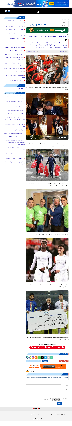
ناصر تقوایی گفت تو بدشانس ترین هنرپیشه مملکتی (15, 125)
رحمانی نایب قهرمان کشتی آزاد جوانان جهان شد (14, 54)
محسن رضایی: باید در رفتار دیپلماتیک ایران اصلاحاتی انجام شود (15, 58)
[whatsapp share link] (39, 357)
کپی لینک (45, 361)
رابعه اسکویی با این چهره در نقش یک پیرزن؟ (14, 29)
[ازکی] (52, 3)
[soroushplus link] (49, 347)
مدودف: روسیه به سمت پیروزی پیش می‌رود (14, 26)
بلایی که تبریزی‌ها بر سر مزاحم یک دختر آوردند (13, 133)
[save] (36, 25)
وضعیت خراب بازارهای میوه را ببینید (15, 107)
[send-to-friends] (33, 24)
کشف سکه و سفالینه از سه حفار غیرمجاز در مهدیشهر (15, 34)
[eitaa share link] (36, 357)
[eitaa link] (42, 347)
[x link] (39, 347)
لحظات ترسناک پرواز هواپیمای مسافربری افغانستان (15, 102)
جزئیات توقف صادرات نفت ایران (16, 130)
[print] (30, 24)
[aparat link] (32, 347)
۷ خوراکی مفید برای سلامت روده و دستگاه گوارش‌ (15, 149)
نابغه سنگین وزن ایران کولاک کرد (17, 51)
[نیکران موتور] (47, 137)
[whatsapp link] (59, 347)
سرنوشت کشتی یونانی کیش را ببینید (15, 110)
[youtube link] (35, 347)
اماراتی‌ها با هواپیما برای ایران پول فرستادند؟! (13, 114)
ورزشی (66, 19)
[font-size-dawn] (39, 24)
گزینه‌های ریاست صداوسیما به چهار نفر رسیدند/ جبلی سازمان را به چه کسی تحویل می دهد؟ (15, 119)
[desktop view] (9, 11)
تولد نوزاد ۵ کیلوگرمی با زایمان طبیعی (16, 72)
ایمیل (67, 385)
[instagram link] (45, 347)
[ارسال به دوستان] (48, 357)
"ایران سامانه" (33, 419)
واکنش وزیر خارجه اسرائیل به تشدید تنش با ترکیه (15, 43)
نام (67, 381)
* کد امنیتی (65, 398)
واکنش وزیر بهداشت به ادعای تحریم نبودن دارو (14, 68)
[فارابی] (47, 30)
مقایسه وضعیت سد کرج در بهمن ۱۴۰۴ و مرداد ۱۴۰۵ (15, 154)
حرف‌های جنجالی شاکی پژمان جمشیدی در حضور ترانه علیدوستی (15, 97)
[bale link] (52, 347)
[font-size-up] (45, 24)
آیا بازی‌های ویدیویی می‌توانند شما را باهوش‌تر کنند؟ (14, 22)
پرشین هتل (21, 88)
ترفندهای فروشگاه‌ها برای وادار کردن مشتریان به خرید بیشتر (14, 64)
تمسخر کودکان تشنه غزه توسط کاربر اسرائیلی (14, 47)
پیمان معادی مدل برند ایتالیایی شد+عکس (14, 158)
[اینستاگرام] (33, 357)
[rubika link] (63, 347)
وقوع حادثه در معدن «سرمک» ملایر (16, 38)
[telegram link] (56, 347)
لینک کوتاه (65, 361)
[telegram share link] (45, 357)
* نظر (67, 389)
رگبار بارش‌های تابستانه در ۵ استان (16, 81)
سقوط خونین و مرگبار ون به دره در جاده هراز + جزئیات (15, 76)
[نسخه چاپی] (51, 357)
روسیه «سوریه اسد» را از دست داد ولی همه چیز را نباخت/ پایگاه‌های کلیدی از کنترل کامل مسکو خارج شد (15, 142)
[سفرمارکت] (47, 366)
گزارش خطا (31, 371)
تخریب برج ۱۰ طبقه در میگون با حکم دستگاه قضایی (15, 163)
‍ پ (42, 24)
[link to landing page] (37, 11)
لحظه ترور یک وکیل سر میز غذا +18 (16, 137)
